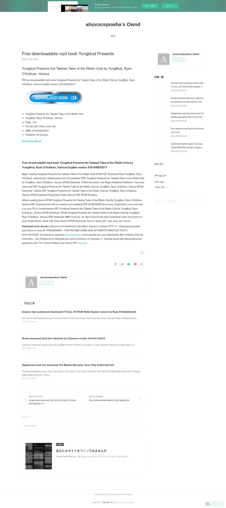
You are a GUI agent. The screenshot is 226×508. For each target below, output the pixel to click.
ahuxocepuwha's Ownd (113, 24)
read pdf (82, 243)
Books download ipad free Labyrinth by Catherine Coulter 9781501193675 (63, 338)
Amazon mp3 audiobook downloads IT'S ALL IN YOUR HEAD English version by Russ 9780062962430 (79, 311)
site (116, 226)
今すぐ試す (150, 5)
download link (73, 234)
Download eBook (31, 141)
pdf (101, 238)
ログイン (170, 5)
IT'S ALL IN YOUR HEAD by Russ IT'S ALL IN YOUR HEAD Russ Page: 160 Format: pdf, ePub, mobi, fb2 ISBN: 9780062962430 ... (80, 318)
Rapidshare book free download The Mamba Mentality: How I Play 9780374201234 (68, 365)
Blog (113, 35)
